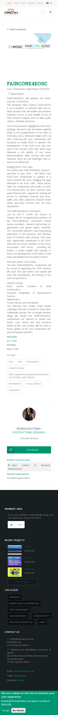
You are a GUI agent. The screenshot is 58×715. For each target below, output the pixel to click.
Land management (17, 616)
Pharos (27, 557)
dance (42, 622)
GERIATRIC (29, 569)
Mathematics (15, 383)
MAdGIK (21, 680)
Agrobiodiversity (42, 616)
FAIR (20, 361)
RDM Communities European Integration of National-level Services (28, 376)
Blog (24, 3)
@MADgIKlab (21, 675)
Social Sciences (33, 383)
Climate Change (16, 368)
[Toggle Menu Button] (43, 12)
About (9, 3)
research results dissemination (24, 603)
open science (32, 361)
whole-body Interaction (20, 622)
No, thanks (18, 710)
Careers (31, 3)
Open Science (17, 94)
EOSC (11, 361)
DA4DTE (28, 546)
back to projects (18, 29)
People (17, 3)
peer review (14, 597)
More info (6, 704)
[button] (29, 449)
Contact (40, 3)
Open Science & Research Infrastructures (29, 467)
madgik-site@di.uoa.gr (23, 671)
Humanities (14, 390)
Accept (6, 710)
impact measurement (19, 609)
